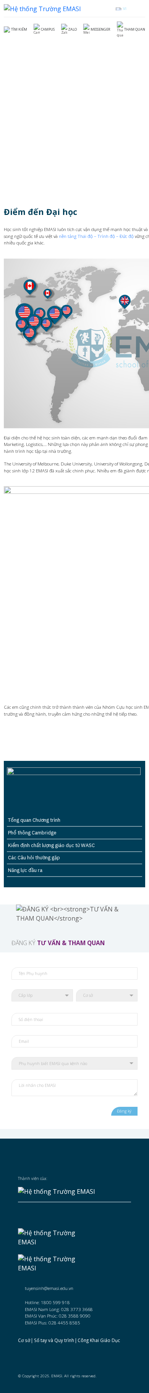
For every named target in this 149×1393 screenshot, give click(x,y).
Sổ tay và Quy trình (54, 1340)
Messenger (100, 29)
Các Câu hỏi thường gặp (34, 857)
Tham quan (134, 29)
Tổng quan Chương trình (34, 820)
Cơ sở (24, 1340)
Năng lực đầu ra (25, 870)
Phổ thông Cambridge (32, 832)
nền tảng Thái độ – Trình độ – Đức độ (96, 236)
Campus (48, 29)
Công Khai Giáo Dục (99, 1340)
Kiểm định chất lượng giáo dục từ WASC (51, 845)
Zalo (72, 29)
